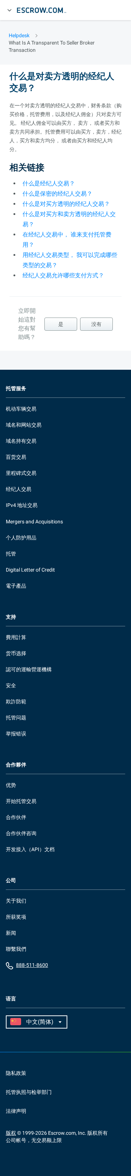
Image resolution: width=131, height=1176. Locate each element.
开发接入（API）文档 (30, 849)
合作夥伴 (16, 765)
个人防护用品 (21, 538)
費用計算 (16, 637)
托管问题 (16, 717)
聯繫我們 (16, 949)
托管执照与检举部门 (29, 1092)
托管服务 (16, 388)
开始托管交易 (21, 801)
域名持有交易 (21, 441)
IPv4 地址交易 (21, 505)
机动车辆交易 (21, 409)
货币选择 (16, 653)
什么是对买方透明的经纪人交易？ (66, 203)
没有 (96, 324)
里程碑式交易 (21, 473)
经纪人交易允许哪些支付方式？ (63, 275)
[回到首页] (45, 10)
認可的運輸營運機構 (29, 669)
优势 (11, 785)
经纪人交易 (18, 489)
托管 (11, 554)
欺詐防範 (16, 701)
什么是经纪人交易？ (49, 183)
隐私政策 (16, 1073)
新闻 (11, 933)
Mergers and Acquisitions (34, 521)
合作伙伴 (16, 817)
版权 (11, 1133)
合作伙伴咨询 (21, 833)
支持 (11, 617)
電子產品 (16, 586)
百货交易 (16, 457)
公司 (11, 880)
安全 (11, 685)
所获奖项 (16, 917)
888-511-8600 (32, 965)
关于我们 (16, 901)
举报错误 (16, 734)
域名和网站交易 (23, 425)
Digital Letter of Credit (30, 570)
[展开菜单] (9, 10)
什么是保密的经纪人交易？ (57, 193)
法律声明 (16, 1111)
